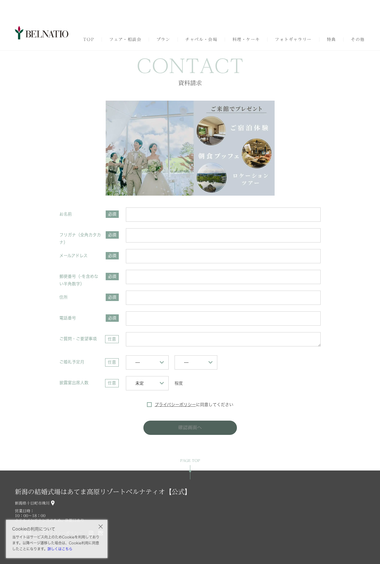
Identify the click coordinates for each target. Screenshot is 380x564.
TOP (88, 39)
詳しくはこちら (60, 549)
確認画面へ (190, 427)
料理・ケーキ (246, 39)
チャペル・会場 (201, 39)
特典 (331, 39)
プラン (163, 39)
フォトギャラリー (293, 39)
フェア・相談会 (125, 39)
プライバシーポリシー (175, 405)
